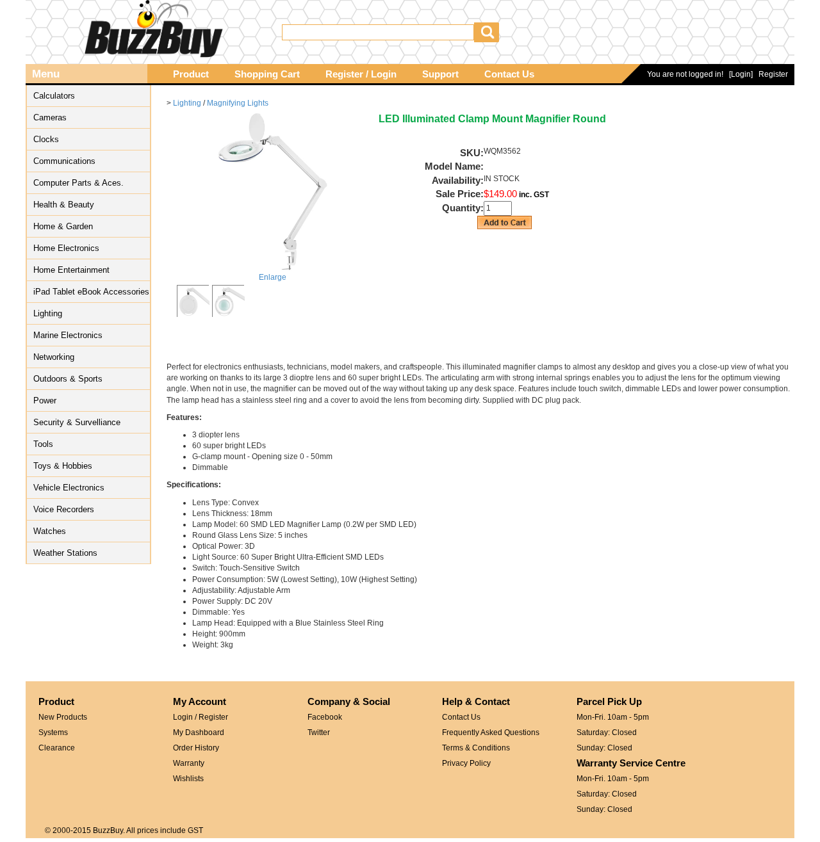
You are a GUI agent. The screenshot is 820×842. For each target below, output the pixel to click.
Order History (196, 747)
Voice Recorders (63, 509)
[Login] (741, 74)
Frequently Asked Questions (490, 732)
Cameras (50, 117)
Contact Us (509, 74)
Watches (49, 531)
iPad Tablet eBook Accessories (91, 291)
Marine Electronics (67, 335)
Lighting (47, 313)
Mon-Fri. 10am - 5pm (613, 717)
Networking (53, 357)
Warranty (188, 763)
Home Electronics (66, 248)
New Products (62, 717)
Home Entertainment (71, 270)
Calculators (54, 96)
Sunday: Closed (604, 747)
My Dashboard (198, 732)
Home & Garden (63, 226)
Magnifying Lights (237, 103)
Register (773, 74)
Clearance (56, 747)
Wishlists (188, 778)
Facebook (325, 717)
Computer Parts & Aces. (78, 183)
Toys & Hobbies (62, 466)
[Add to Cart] (504, 222)
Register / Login (361, 74)
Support (440, 74)
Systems (53, 732)
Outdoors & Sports (67, 379)
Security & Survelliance (76, 422)
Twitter (319, 732)
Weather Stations (65, 553)
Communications (64, 161)
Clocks (46, 139)
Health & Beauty (63, 204)
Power (44, 400)
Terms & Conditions (476, 747)
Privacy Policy (466, 763)
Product (191, 74)
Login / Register (200, 717)
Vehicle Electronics (68, 487)
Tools (43, 444)
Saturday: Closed (607, 732)
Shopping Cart (267, 74)
